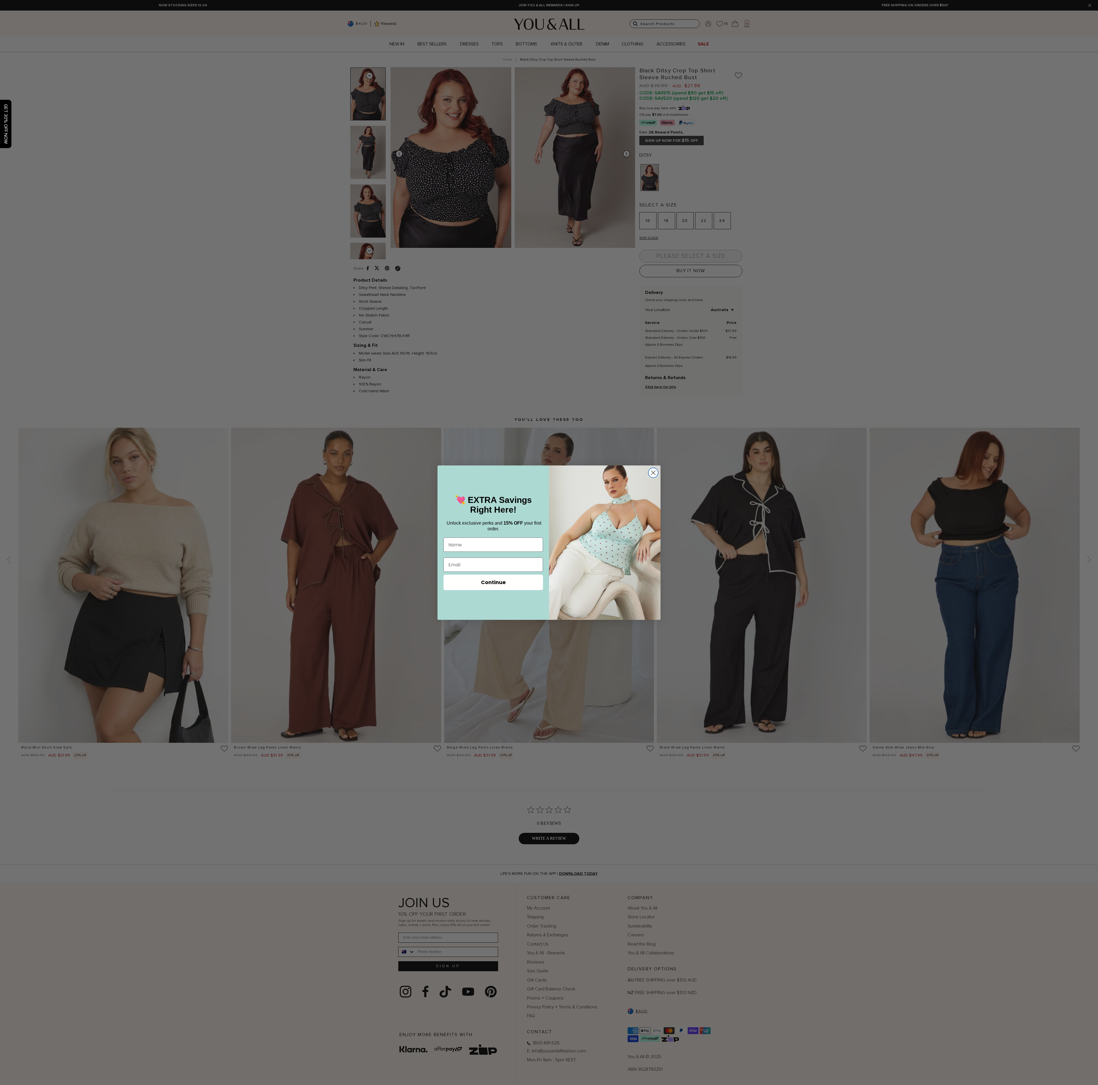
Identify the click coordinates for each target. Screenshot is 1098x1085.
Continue (493, 582)
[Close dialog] (653, 473)
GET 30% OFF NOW (6, 124)
